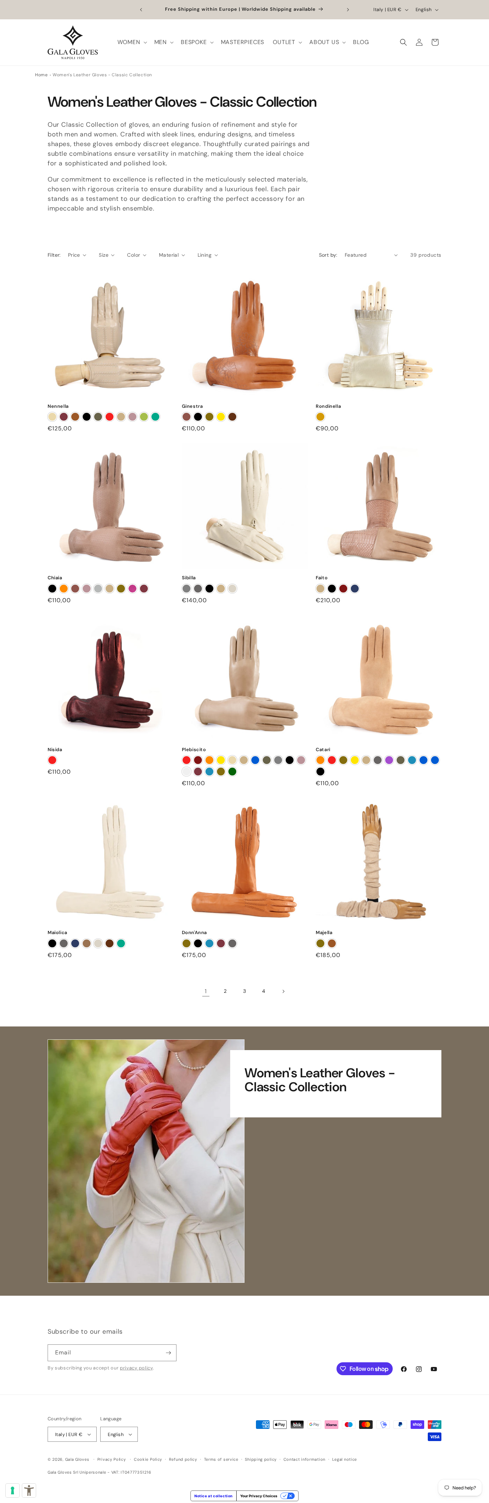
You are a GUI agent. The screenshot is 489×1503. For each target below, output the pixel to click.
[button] (131, 42)
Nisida (55, 750)
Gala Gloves (77, 1459)
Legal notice (344, 1459)
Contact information (304, 1459)
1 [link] (206, 991)
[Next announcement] (348, 9)
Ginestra (192, 406)
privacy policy (136, 1368)
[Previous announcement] (141, 9)
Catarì (323, 750)
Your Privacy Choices (258, 1496)
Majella (324, 933)
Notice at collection (213, 1496)
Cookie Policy (148, 1459)
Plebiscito (194, 750)
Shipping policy (261, 1459)
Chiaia (55, 578)
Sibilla (189, 578)
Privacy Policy (111, 1459)
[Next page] (283, 991)
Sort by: (328, 255)
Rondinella (328, 406)
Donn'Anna (194, 933)
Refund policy (183, 1459)
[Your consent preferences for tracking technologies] (12, 1490)
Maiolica (57, 933)
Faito (322, 578)
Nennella (58, 406)
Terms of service (221, 1459)
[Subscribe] (168, 1352)
